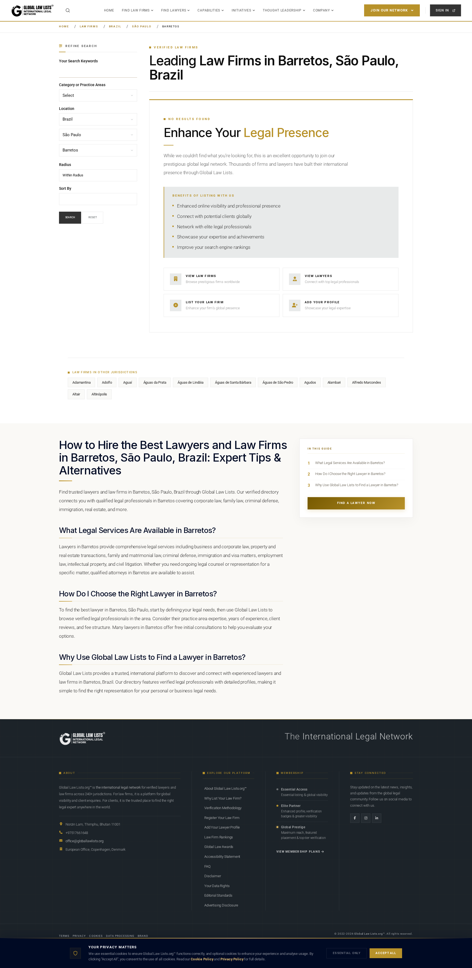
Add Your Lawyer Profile (222, 827)
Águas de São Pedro (277, 382)
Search (70, 217)
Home (109, 10)
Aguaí (127, 382)
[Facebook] (354, 818)
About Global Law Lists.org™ (225, 788)
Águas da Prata (154, 382)
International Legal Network (357, 736)
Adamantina (81, 382)
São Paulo (141, 26)
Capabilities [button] (208, 10)
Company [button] (321, 10)
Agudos (310, 382)
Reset (92, 217)
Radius (65, 164)
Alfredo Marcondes (366, 382)
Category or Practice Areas (82, 85)
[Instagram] (365, 818)
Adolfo (107, 382)
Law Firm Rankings (218, 837)
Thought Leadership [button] (282, 10)
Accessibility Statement (222, 857)
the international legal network (118, 787)
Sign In (442, 10)
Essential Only (347, 953)
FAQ (207, 866)
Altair (76, 394)
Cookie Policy (202, 959)
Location (66, 109)
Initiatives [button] (241, 10)
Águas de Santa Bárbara (233, 382)
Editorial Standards (218, 895)
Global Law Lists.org (368, 933)
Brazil (115, 26)
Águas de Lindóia (190, 382)
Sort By (65, 188)
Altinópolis (99, 394)
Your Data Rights (216, 886)
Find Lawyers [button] (173, 10)
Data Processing (120, 936)
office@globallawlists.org (85, 841)
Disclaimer (212, 876)
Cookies (95, 936)
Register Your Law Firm (221, 818)
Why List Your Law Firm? (222, 798)
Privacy (79, 936)
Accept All (386, 953)
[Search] (68, 10)
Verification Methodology (222, 808)
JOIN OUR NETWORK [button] (389, 10)
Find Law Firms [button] (136, 10)
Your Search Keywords (78, 61)
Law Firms (89, 26)
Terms (64, 936)
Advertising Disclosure (221, 905)
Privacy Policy (231, 959)
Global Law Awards (218, 847)
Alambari (334, 382)
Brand (143, 936)
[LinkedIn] (376, 818)
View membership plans (298, 851)
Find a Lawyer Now (356, 503)
